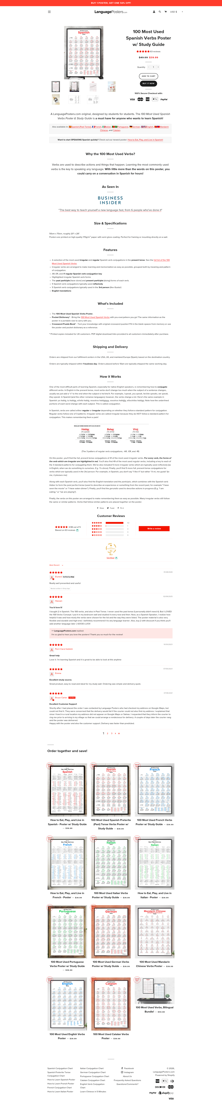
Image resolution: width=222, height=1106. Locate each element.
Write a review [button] (154, 529)
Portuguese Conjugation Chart (94, 1076)
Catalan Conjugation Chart (92, 1080)
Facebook (129, 1068)
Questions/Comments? (127, 1084)
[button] (143, 52)
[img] (55, 573)
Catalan (116, 130)
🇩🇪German (135, 127)
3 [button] (111, 733)
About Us (127, 1076)
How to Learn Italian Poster (60, 1092)
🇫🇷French (96, 127)
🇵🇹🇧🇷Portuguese (120, 127)
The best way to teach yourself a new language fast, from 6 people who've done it (110, 210)
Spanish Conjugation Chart (60, 1068)
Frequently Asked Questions (127, 1080)
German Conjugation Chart (93, 1072)
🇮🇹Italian (107, 127)
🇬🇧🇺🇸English (147, 127)
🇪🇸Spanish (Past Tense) (80, 127)
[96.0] (111, 548)
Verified (110, 558)
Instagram (129, 1072)
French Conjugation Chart (59, 1088)
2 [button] (107, 733)
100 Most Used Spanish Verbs (95, 317)
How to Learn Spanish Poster (61, 1080)
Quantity (141, 67)
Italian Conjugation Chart (92, 1068)
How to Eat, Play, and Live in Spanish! (145, 140)
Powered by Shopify (165, 1075)
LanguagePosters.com (164, 1072)
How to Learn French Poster (60, 1084)
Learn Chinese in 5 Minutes (93, 1092)
